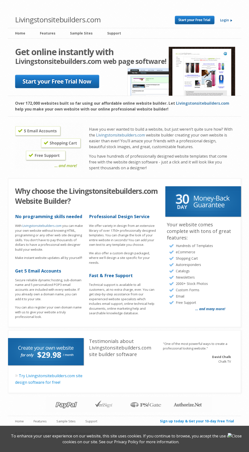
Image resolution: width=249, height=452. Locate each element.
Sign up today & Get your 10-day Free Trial (197, 421)
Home (20, 33)
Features (47, 33)
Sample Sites (81, 33)
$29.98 (49, 355)
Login (225, 20)
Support (114, 33)
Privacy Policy (126, 441)
